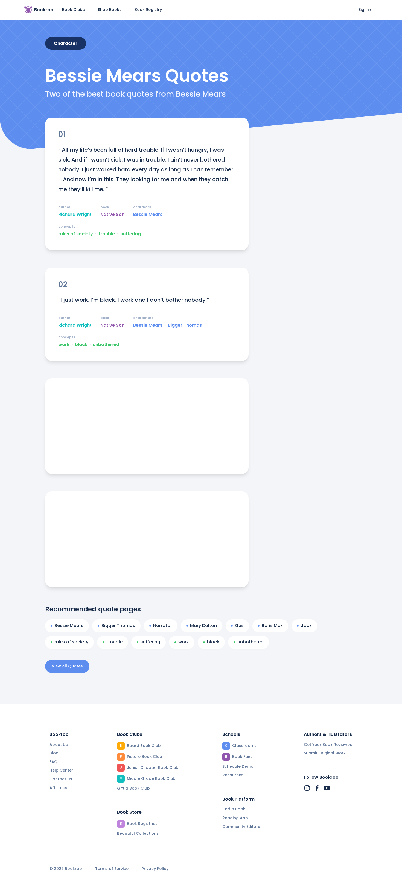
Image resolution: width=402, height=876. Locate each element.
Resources (232, 775)
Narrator (162, 625)
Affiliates (58, 787)
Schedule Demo (238, 766)
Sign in (365, 9)
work (63, 345)
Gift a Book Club (133, 788)
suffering (130, 234)
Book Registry (148, 9)
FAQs (54, 761)
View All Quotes (67, 666)
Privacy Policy (155, 868)
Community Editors (241, 826)
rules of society (75, 234)
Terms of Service (112, 868)
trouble (106, 234)
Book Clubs (73, 9)
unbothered (106, 345)
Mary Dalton (203, 625)
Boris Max (272, 625)
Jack (306, 625)
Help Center (61, 770)
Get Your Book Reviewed (328, 744)
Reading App (235, 818)
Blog (54, 753)
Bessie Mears (147, 215)
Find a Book (233, 809)
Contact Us (60, 779)
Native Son (112, 215)
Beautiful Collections (138, 833)
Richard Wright (75, 215)
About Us (58, 744)
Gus (239, 625)
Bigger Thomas (185, 325)
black (81, 345)
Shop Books (109, 9)
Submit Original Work (325, 753)
